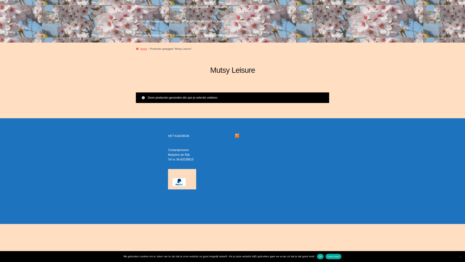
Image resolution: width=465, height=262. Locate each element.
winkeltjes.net (235, 206)
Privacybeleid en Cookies (220, 35)
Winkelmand (239, 21)
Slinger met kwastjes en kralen (155, 21)
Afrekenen (250, 35)
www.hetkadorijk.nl (180, 145)
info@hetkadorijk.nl (180, 140)
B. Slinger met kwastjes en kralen (203, 21)
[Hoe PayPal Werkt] (182, 182)
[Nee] (460, 256)
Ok (320, 256)
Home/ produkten (147, 7)
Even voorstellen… (185, 35)
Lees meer (333, 256)
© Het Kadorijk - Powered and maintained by (197, 206)
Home (143, 48)
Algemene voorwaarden (151, 35)
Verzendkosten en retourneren (188, 7)
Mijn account (223, 7)
